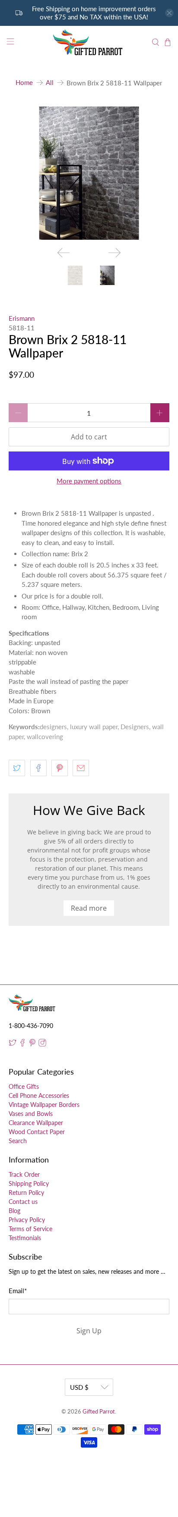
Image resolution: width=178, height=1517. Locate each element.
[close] (169, 13)
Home (24, 82)
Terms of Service (30, 1228)
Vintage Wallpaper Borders (44, 1104)
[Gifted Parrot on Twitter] (12, 1044)
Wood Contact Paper (37, 1131)
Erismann (22, 318)
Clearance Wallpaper (36, 1122)
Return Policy (26, 1192)
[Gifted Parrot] (89, 42)
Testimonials (25, 1237)
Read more (89, 908)
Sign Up (89, 1330)
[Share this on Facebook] (38, 768)
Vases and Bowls (31, 1113)
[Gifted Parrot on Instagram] (42, 1044)
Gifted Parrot (99, 1411)
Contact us (23, 1201)
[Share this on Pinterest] (59, 768)
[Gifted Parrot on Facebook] (22, 1044)
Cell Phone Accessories (39, 1095)
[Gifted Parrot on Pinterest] (32, 1044)
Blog (14, 1210)
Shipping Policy (29, 1183)
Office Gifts (24, 1086)
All (50, 82)
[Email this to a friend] (81, 768)
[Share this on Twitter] (17, 768)
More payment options (89, 481)
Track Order (24, 1174)
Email (18, 1290)
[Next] (114, 252)
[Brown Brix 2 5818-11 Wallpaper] (89, 173)
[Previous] (63, 252)
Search (18, 1140)
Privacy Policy (27, 1219)
